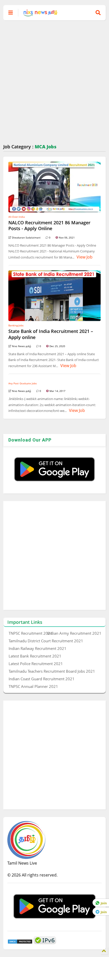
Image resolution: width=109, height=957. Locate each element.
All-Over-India (16, 216)
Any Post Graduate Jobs (22, 383)
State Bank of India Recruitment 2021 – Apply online (50, 334)
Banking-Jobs (16, 325)
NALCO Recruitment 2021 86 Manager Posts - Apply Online (49, 225)
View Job (84, 257)
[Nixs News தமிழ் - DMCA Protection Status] (20, 942)
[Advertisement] (54, 82)
